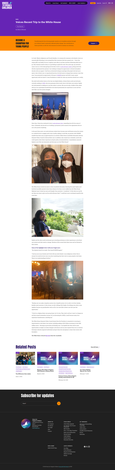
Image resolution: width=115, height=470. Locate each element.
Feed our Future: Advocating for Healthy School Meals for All (67, 376)
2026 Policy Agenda (69, 424)
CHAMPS (59, 75)
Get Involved (83, 421)
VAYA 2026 (82, 427)
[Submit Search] (106, 3)
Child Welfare (67, 436)
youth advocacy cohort (66, 66)
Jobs (49, 429)
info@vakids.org (36, 428)
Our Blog (66, 448)
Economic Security (68, 439)
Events (81, 432)
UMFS (43, 83)
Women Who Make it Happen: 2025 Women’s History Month (45, 370)
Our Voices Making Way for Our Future (85, 370)
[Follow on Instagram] (112, 3)
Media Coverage (68, 453)
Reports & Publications (69, 451)
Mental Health (67, 434)
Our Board (50, 425)
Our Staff (50, 427)
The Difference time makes (23, 374)
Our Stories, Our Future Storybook (70, 426)
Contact (50, 431)
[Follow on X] (110, 3)
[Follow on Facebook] (109, 3)
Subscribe (82, 434)
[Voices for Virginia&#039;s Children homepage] (7, 5)
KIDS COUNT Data (52, 448)
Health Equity (67, 438)
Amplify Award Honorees (86, 430)
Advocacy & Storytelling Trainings (86, 424)
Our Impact (51, 424)
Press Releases (67, 450)
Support (93, 43)
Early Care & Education (69, 432)
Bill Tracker (67, 428)
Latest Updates (68, 446)
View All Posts (94, 347)
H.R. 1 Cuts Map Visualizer (70, 430)
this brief (48, 335)
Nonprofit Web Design (64, 466)
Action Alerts (83, 429)
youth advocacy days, (58, 123)
